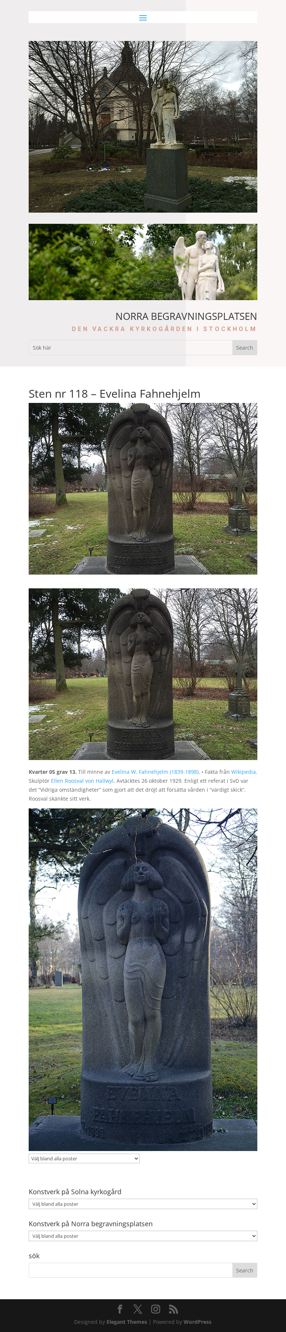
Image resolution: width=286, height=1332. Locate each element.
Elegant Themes (127, 1321)
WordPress (198, 1321)
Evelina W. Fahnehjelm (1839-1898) (155, 771)
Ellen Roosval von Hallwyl (82, 780)
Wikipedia (243, 771)
